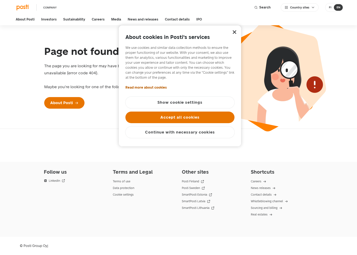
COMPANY (50, 7)
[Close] (234, 32)
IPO (199, 19)
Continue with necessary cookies (180, 132)
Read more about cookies (146, 87)
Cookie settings (123, 194)
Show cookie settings (179, 102)
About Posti (25, 19)
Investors (49, 19)
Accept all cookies (179, 117)
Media (116, 19)
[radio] (330, 7)
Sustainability (74, 19)
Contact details (177, 19)
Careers (98, 19)
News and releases (143, 19)
